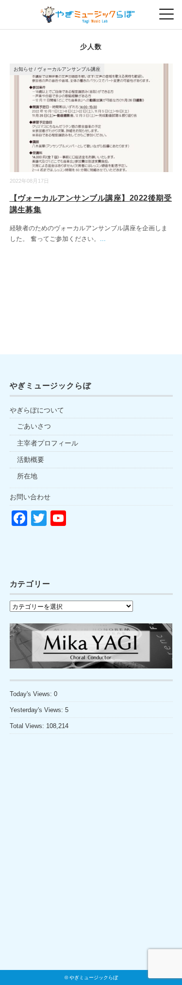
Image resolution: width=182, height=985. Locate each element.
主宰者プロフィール (47, 443)
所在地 (27, 476)
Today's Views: (32, 694)
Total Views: (28, 726)
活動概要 (30, 459)
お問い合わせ (30, 497)
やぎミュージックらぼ (93, 977)
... (103, 238)
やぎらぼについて (37, 410)
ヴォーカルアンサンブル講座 (68, 69)
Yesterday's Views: (37, 710)
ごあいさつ (34, 426)
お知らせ (23, 69)
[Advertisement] (91, 872)
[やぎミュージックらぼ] (91, 12)
